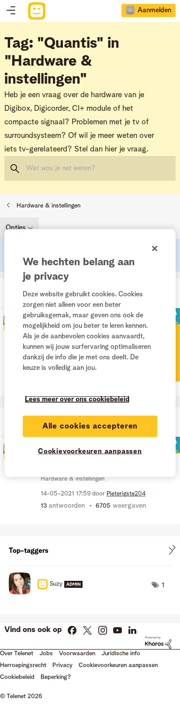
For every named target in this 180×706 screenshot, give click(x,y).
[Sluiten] (154, 248)
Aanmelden (154, 10)
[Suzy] (49, 592)
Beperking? (56, 677)
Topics (11, 11)
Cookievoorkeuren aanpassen (90, 451)
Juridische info (120, 653)
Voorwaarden (77, 653)
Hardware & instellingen (48, 206)
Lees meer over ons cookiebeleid (77, 399)
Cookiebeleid (17, 677)
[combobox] (90, 168)
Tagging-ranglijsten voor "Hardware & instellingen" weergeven (90, 551)
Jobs (46, 653)
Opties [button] (16, 228)
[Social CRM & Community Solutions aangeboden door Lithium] (158, 642)
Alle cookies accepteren (90, 426)
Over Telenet (16, 653)
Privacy (62, 665)
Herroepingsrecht (23, 665)
